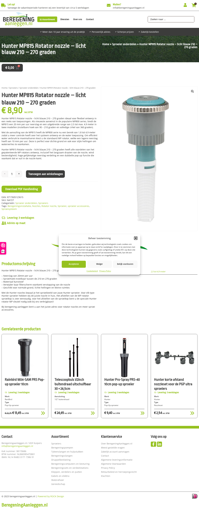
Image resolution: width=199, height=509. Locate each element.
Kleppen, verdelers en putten (66, 471)
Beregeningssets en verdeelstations (69, 467)
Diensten (64, 19)
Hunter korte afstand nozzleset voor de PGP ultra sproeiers (173, 384)
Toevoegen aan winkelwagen (45, 174)
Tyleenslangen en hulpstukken (67, 451)
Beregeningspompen (62, 447)
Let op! (11, 4)
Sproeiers (13, 87)
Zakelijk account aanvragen (115, 451)
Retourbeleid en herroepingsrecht (119, 471)
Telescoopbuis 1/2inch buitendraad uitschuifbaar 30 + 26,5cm (73, 384)
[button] (135, 238)
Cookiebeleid (92, 271)
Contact (90, 19)
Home (105, 44)
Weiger (99, 264)
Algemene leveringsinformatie (116, 459)
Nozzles (36, 206)
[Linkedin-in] (159, 444)
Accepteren (74, 264)
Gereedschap (58, 484)
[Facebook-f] (153, 444)
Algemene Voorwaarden (113, 463)
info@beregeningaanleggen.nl (17, 446)
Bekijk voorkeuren (125, 264)
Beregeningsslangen (62, 455)
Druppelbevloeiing (61, 459)
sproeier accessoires (78, 206)
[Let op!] (3, 5)
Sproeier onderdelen (124, 44)
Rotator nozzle (49, 206)
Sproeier (62, 206)
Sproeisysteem (9, 208)
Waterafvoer (57, 479)
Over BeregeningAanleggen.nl (116, 443)
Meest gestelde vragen (113, 447)
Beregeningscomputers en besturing (70, 463)
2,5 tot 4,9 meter (158, 271)
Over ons (77, 19)
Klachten (105, 475)
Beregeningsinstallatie (19, 206)
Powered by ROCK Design (51, 496)
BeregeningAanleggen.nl (25, 505)
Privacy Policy (105, 271)
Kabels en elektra (60, 475)
